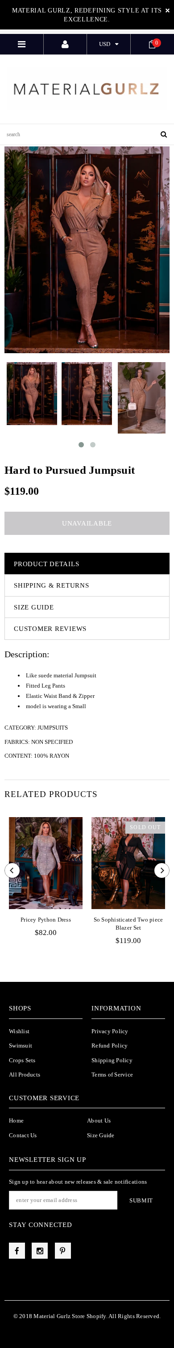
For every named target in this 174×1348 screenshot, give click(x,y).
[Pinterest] (63, 1251)
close (168, 10)
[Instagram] (40, 1251)
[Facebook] (17, 1251)
